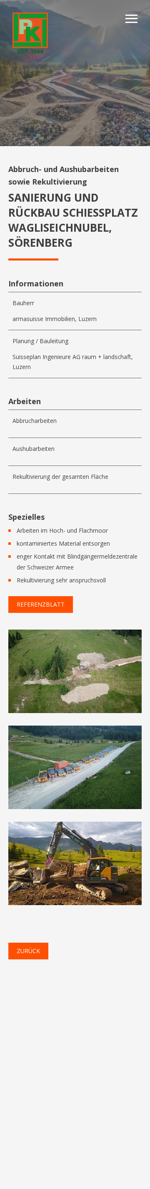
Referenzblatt (41, 604)
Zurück (28, 951)
